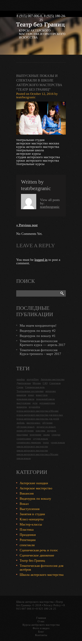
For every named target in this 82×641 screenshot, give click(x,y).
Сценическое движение (37, 555)
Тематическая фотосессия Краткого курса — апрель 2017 (42, 343)
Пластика (27, 529)
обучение (47, 422)
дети (34, 403)
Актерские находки (34, 483)
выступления (24, 403)
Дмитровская (24, 383)
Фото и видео (41, 628)
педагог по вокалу (46, 426)
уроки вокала (58, 442)
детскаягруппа (47, 403)
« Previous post (27, 225)
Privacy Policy (52, 605)
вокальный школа (45, 399)
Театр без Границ (32, 560)
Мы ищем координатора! (38, 325)
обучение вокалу (26, 426)
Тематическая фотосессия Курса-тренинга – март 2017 (40, 352)
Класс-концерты (31, 519)
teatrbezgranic (26, 97)
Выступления (29, 509)
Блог (41, 631)
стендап (56, 434)
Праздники (28, 535)
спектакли (27, 545)
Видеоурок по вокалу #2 (37, 331)
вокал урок (41, 395)
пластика (40, 430)
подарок (51, 430)
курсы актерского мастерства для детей (38, 418)
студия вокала (40, 438)
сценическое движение (29, 442)
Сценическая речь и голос (39, 550)
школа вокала (24, 458)
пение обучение (25, 430)
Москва (37, 383)
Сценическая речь (35, 387)
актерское (50, 391)
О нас (41, 621)
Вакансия (27, 493)
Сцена (20, 387)
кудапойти (34, 406)
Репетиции (28, 540)
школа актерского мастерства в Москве (37, 454)
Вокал (24, 504)
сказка (46, 434)
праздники (22, 434)
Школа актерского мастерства (42, 575)
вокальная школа (25, 399)
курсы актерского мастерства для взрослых (40, 414)
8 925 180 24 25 (46, 608)
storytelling (33, 379)
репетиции (35, 434)
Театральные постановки (30, 391)
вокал (31, 395)
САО (45, 383)
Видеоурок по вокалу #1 (37, 336)
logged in (41, 260)
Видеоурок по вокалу (35, 498)
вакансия (21, 395)
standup (21, 379)
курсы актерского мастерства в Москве (38, 410)
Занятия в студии (32, 514)
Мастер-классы (31, 524)
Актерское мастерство (52, 379)
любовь (21, 422)
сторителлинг (24, 438)
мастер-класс (33, 422)
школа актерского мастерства (32, 446)
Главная (41, 617)
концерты (22, 406)
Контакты (41, 635)
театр (46, 442)
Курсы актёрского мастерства (41, 624)
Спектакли (55, 383)
